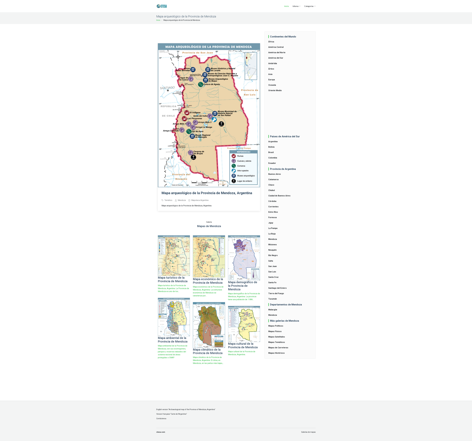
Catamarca (273, 179)
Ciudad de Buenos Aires (279, 196)
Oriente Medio (275, 90)
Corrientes (273, 206)
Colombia (272, 158)
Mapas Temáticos (276, 342)
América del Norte (276, 52)
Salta (270, 261)
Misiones (272, 244)
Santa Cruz (273, 277)
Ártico (271, 69)
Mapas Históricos (276, 353)
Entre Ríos (273, 212)
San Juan (272, 266)
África (271, 42)
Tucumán (272, 299)
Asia (270, 74)
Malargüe (272, 309)
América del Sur (275, 58)
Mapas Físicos (275, 331)
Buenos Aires (274, 174)
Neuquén (272, 250)
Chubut (271, 190)
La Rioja (272, 234)
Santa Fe (272, 282)
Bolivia (271, 147)
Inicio (286, 6)
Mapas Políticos (275, 326)
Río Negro (273, 255)
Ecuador (272, 163)
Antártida (272, 63)
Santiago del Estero (277, 288)
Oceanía (272, 85)
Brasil (271, 152)
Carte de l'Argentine (178, 414)
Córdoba (272, 201)
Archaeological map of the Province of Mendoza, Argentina (192, 409)
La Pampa (272, 228)
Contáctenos (161, 419)
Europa (271, 79)
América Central (276, 47)
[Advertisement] (209, 31)
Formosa (272, 217)
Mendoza (272, 239)
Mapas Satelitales (276, 337)
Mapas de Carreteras (278, 347)
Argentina (273, 141)
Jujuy (270, 223)
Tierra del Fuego (276, 293)
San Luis (272, 272)
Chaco (271, 185)
